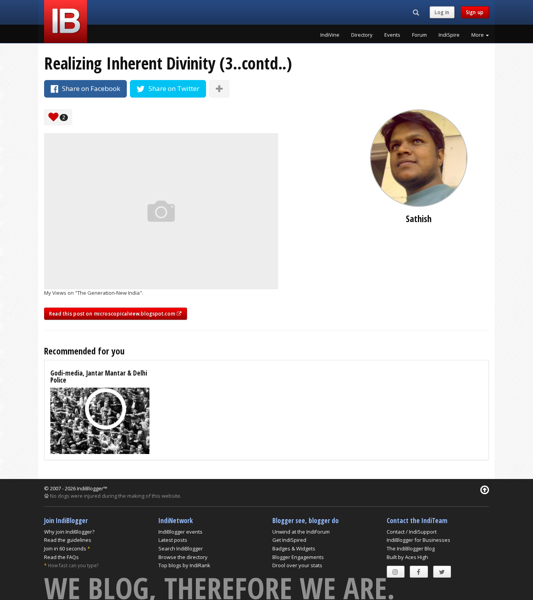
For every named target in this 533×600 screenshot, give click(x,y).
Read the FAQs (61, 557)
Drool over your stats (297, 565)
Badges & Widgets (293, 548)
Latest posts (172, 539)
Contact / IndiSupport (412, 531)
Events (392, 34)
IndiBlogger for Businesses (418, 539)
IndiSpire (449, 34)
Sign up (475, 12)
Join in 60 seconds (65, 548)
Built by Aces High (407, 557)
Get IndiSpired (289, 539)
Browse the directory (183, 557)
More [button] (478, 34)
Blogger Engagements (298, 557)
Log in (442, 12)
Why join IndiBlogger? (69, 531)
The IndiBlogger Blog (411, 548)
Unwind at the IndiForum (301, 531)
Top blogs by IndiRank (184, 565)
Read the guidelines (67, 539)
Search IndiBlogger (180, 548)
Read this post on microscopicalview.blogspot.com (113, 313)
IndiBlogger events (180, 531)
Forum (419, 34)
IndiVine (329, 34)
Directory (362, 34)
